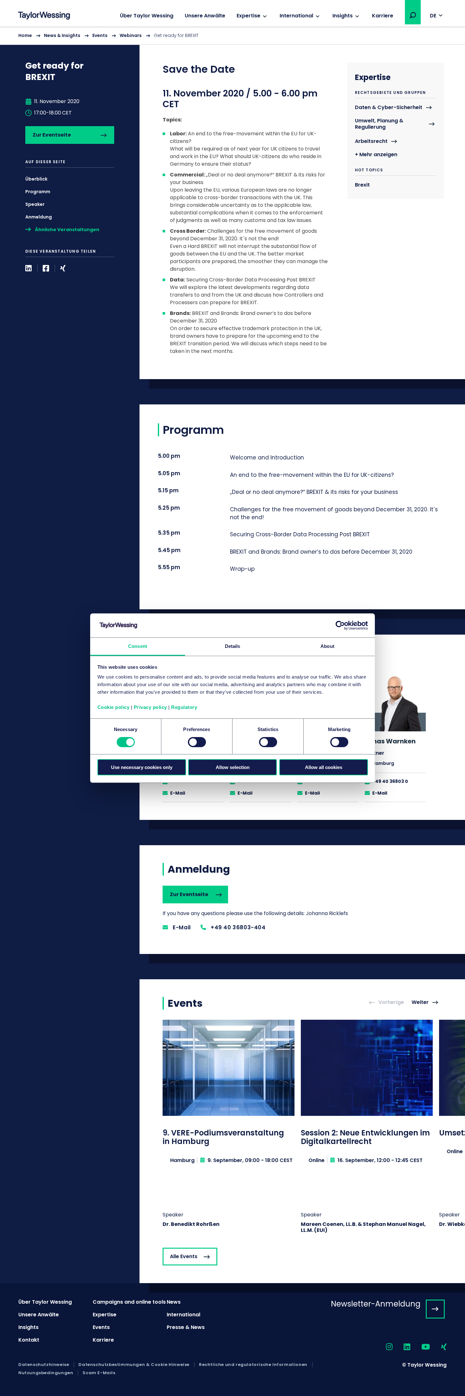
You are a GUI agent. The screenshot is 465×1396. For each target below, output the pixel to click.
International (296, 15)
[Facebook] (46, 268)
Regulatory (184, 707)
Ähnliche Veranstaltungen (67, 229)
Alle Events (183, 1256)
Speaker (35, 204)
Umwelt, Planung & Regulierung (379, 124)
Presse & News (186, 1327)
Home (25, 35)
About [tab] (327, 646)
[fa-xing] (438, 1347)
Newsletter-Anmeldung (375, 1304)
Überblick (36, 179)
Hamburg (383, 763)
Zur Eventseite (52, 134)
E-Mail (177, 793)
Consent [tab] (137, 646)
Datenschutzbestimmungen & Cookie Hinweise (133, 1364)
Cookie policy (113, 707)
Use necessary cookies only (141, 767)
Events (100, 35)
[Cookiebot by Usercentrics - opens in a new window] (340, 625)
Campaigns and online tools (129, 1302)
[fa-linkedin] (401, 1347)
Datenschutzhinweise (43, 1364)
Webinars (131, 35)
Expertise (248, 15)
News (174, 1302)
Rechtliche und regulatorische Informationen (253, 1364)
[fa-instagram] (384, 1347)
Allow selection (233, 767)
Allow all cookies (323, 767)
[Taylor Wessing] (44, 16)
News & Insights (62, 35)
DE (433, 15)
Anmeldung (38, 217)
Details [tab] (232, 646)
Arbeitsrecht (371, 141)
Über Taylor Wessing (146, 15)
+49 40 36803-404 (238, 927)
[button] (413, 15)
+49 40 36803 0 (390, 781)
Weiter (420, 1002)
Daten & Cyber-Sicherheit (388, 107)
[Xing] (62, 268)
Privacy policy (150, 707)
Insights (342, 15)
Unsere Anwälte (205, 15)
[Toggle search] (413, 15)
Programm (37, 191)
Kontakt (28, 1340)
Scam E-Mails (99, 1372)
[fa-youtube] (420, 1347)
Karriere (382, 15)
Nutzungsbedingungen (45, 1372)
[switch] (197, 742)
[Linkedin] (28, 268)
